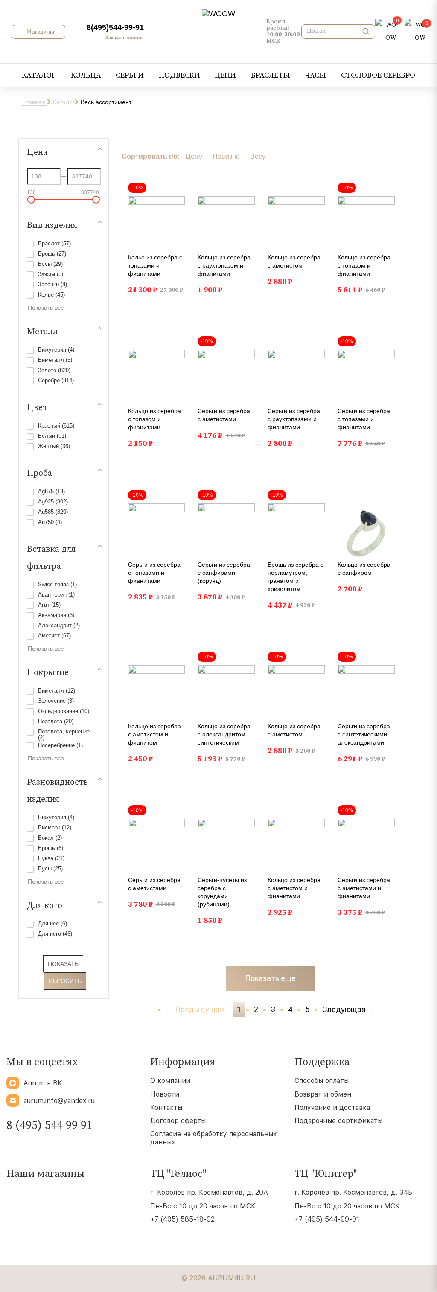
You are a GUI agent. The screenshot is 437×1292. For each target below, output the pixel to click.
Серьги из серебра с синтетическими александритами (364, 734)
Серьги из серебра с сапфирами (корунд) (224, 572)
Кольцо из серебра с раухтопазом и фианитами (224, 265)
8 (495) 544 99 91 (49, 1126)
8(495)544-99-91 (115, 27)
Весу (257, 156)
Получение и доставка (332, 1107)
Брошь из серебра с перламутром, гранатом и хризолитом (295, 576)
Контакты (166, 1107)
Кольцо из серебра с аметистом (294, 261)
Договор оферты (178, 1121)
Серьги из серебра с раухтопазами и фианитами (294, 419)
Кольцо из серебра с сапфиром (364, 568)
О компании (170, 1081)
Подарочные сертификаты (338, 1121)
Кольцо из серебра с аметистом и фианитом (154, 734)
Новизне (226, 156)
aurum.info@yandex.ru (59, 1101)
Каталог (64, 102)
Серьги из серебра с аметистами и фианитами (364, 887)
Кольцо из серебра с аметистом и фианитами (294, 887)
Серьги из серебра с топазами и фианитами (364, 419)
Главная (34, 102)
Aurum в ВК (42, 1083)
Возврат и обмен (322, 1094)
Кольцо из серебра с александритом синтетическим (224, 734)
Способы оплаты (321, 1081)
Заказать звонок (124, 37)
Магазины (39, 31)
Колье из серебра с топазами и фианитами (155, 265)
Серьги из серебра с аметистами (224, 414)
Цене (194, 156)
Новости (164, 1094)
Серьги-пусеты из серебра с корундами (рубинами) (222, 892)
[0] (385, 31)
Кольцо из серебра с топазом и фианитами (364, 265)
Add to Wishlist (173, 189)
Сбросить (65, 981)
